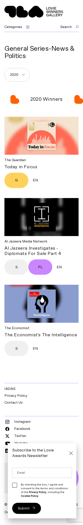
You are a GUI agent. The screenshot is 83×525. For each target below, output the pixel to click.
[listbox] (17, 75)
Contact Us (13, 402)
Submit (24, 508)
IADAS (9, 389)
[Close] (71, 453)
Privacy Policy (15, 395)
